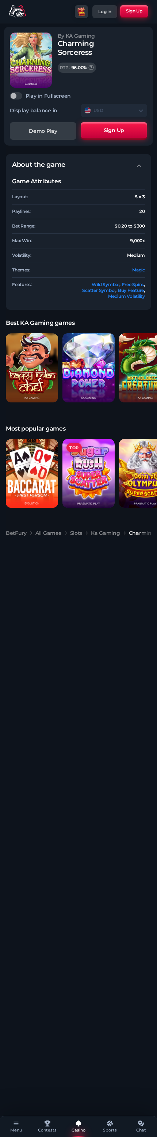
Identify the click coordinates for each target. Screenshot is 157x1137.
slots (76, 533)
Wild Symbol (105, 284)
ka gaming (105, 533)
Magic (138, 270)
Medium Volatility (126, 296)
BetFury (16, 533)
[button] (32, 367)
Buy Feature (131, 290)
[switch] (78, 96)
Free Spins (133, 284)
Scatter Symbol (98, 290)
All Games (48, 533)
